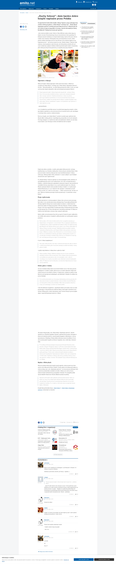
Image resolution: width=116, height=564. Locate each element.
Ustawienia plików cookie (104, 559)
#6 (44, 537)
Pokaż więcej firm (58, 454)
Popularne (83, 23)
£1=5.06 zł (92, 8)
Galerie (57, 8)
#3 (44, 499)
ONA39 (45, 508)
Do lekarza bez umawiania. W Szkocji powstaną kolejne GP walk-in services (87, 32)
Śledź (76, 422)
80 (89, 47)
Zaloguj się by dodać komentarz (46, 551)
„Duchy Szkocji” (57, 388)
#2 (44, 478)
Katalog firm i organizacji (46, 427)
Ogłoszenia (31, 8)
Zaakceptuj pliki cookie (84, 559)
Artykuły (27, 12)
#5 (44, 521)
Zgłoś (77, 473)
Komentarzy (22, 29)
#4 (44, 509)
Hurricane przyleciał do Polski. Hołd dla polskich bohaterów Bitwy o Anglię (87, 37)
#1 (44, 464)
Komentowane (91, 23)
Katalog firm (38, 8)
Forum (45, 8)
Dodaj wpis (75, 427)
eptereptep (46, 462)
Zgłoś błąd (63, 422)
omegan (46, 477)
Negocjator (46, 497)
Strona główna (23, 8)
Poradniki (51, 8)
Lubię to (69, 422)
